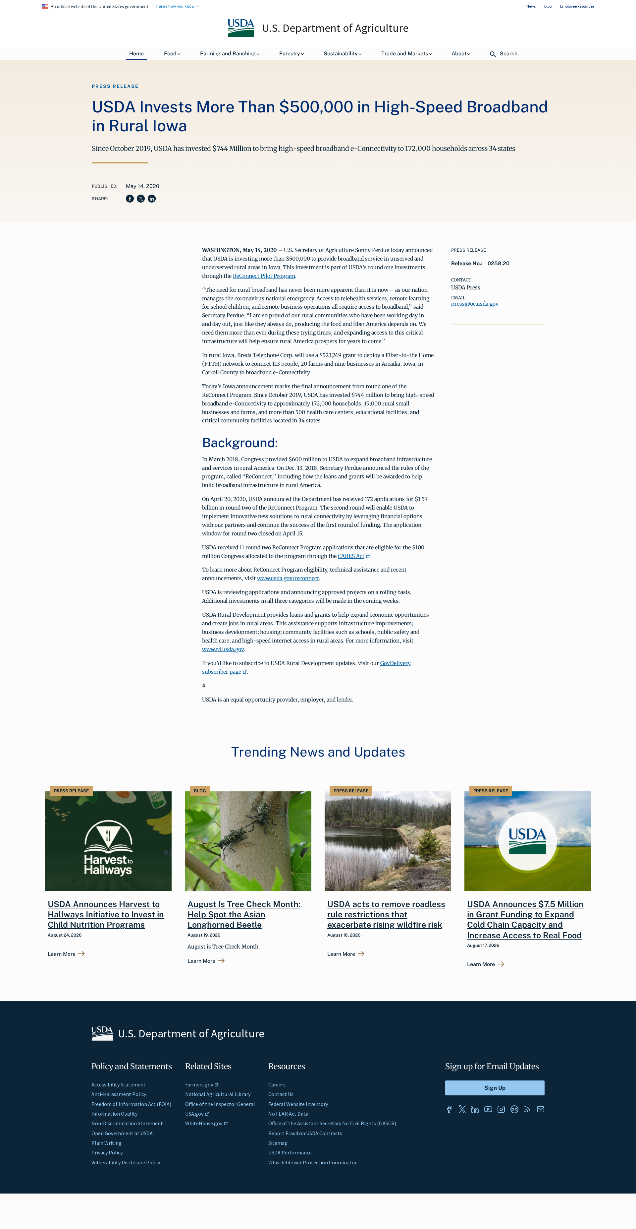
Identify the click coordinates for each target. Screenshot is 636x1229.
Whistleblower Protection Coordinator (312, 1162)
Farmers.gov (199, 1084)
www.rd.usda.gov (223, 649)
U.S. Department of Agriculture (335, 28)
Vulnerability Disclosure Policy (125, 1162)
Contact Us (280, 1094)
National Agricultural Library (217, 1094)
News (531, 6)
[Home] (241, 35)
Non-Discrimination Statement (127, 1123)
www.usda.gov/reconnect (288, 578)
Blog (548, 6)
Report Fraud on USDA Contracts (305, 1133)
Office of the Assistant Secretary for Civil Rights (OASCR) (332, 1123)
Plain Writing (106, 1142)
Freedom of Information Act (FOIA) (131, 1104)
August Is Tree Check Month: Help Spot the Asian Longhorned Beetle (243, 914)
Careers (277, 1084)
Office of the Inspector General (220, 1104)
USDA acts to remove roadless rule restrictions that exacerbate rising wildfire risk (386, 914)
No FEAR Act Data (288, 1113)
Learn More (62, 954)
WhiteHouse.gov (203, 1123)
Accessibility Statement (118, 1084)
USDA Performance (290, 1152)
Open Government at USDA (122, 1133)
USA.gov (194, 1113)
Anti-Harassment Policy (118, 1094)
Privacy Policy (107, 1152)
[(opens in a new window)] (449, 1109)
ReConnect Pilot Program (264, 276)
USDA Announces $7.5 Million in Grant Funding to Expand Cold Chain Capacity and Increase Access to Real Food (525, 919)
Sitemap (278, 1142)
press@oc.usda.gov (475, 303)
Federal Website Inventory (298, 1104)
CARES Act (351, 556)
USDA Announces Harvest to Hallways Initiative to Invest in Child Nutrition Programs (106, 914)
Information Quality (114, 1113)
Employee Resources (577, 6)
